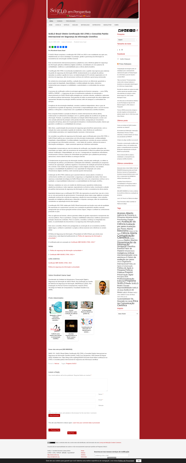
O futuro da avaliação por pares (126, 254)
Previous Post (54, 430)
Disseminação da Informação (126, 239)
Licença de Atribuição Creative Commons (110, 442)
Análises (75, 25)
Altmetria (128, 213)
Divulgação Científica (126, 242)
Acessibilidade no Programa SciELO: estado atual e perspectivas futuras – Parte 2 (127, 181)
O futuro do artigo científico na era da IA (127, 136)
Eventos (120, 244)
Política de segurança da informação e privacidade (65, 250)
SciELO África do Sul (122, 292)
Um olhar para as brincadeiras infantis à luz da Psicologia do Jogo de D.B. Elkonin (127, 98)
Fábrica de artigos (133, 194)
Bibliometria (122, 226)
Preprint (129, 268)
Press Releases (125, 60)
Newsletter (107, 25)
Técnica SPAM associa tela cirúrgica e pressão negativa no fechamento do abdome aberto (127, 108)
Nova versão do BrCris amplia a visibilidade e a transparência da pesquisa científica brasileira (125, 152)
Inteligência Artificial (125, 249)
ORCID (119, 257)
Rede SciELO (132, 279)
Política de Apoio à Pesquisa (125, 265)
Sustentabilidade (123, 295)
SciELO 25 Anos (127, 288)
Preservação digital (125, 270)
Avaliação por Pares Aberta (126, 223)
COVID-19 (58, 25)
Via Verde (129, 297)
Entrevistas (96, 25)
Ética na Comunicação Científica (127, 299)
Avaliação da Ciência (126, 218)
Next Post (72, 433)
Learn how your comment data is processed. (86, 422)
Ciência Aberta (129, 229)
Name (100, 394)
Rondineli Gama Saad (80, 42)
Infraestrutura (129, 247)
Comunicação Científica (125, 232)
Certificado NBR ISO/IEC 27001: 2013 (82, 242)
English (80, 16)
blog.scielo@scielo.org (53, 457)
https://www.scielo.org (53, 455)
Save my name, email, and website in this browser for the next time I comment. (72, 413)
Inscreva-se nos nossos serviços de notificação (111, 452)
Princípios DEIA (122, 272)
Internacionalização (124, 251)
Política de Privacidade (126, 461)
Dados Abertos (131, 236)
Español (87, 16)
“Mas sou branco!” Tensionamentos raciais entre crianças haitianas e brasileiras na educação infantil (126, 78)
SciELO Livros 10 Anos (128, 290)
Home (50, 25)
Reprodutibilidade (124, 284)
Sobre (116, 25)
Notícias (66, 25)
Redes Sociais (123, 282)
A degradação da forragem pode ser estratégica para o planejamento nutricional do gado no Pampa (126, 66)
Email (100, 400)
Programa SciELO (71, 363)
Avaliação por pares (126, 221)
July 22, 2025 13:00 (53, 42)
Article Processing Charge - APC (127, 215)
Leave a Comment (67, 42)
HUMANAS (59, 21)
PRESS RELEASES (70, 21)
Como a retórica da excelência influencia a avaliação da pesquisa (127, 189)
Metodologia (85, 25)
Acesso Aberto (125, 209)
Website (101, 405)
